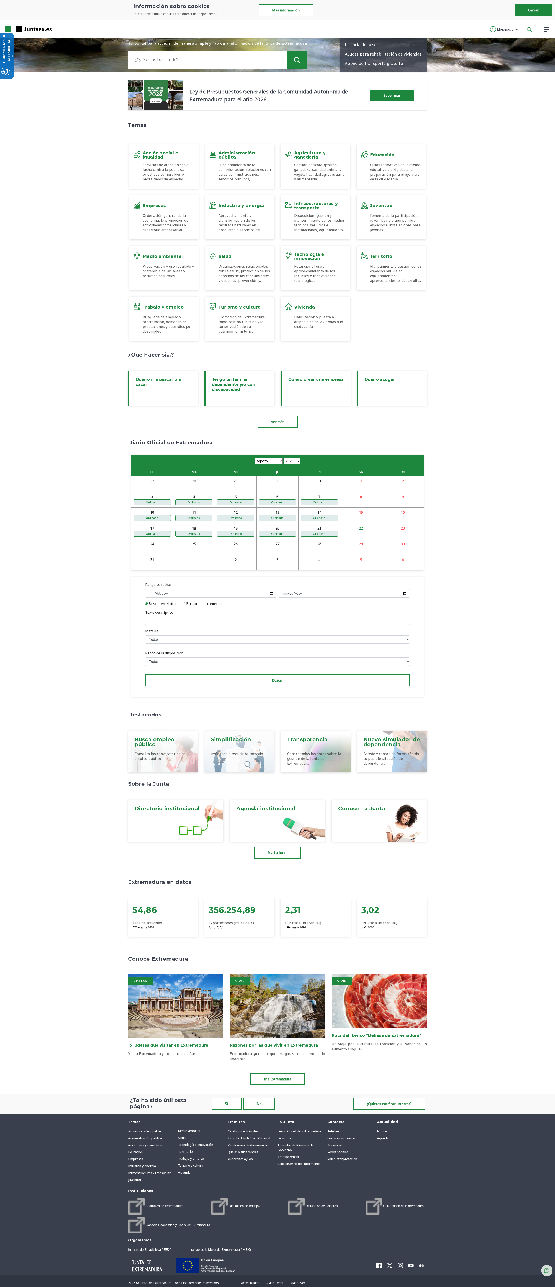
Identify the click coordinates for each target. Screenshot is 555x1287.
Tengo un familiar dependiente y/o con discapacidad (233, 385)
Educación (135, 1152)
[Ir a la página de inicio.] (20, 29)
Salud (182, 1137)
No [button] (259, 1103)
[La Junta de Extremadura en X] (389, 1265)
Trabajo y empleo (191, 1158)
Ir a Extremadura (277, 1079)
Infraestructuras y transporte (149, 1173)
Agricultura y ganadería (145, 1145)
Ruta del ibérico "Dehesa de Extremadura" (376, 1036)
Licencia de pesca (362, 44)
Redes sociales (337, 1152)
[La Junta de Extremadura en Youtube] (411, 1265)
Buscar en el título (164, 603)
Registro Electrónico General (249, 1138)
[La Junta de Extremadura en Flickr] (421, 1265)
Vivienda (184, 1172)
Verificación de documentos (248, 1145)
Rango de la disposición (164, 653)
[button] (504, 29)
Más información (286, 10)
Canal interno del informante (299, 1163)
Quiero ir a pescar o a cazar (158, 382)
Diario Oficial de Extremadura (299, 1131)
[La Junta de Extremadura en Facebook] (379, 1265)
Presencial (335, 1145)
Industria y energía (142, 1166)
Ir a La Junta (277, 852)
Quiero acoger (380, 380)
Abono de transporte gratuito (374, 63)
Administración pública (145, 1138)
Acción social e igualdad (145, 1131)
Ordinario (152, 502)
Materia (151, 631)
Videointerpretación (342, 1159)
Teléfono (334, 1131)
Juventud (134, 1179)
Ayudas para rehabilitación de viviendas (383, 54)
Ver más (277, 421)
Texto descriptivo (159, 612)
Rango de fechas (158, 584)
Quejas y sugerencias (243, 1152)
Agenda (382, 1138)
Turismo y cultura (190, 1165)
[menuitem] (202, 1130)
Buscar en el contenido (204, 603)
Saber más (392, 95)
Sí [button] (226, 1103)
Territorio (185, 1151)
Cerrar (533, 10)
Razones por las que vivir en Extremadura (274, 1045)
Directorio (285, 1138)
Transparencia (288, 1157)
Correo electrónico (341, 1138)
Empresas (135, 1159)
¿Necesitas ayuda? (241, 1159)
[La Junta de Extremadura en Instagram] (400, 1265)
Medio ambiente (190, 1130)
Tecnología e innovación (195, 1144)
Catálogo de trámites (243, 1131)
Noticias (383, 1131)
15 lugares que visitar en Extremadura (168, 1045)
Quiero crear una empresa (316, 380)
